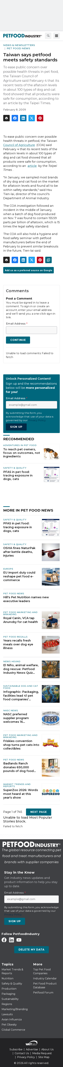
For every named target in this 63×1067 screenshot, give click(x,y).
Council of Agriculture (19, 145)
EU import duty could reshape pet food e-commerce (19, 576)
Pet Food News (18, 48)
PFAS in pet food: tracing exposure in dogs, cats (18, 475)
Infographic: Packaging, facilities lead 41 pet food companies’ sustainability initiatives (21, 695)
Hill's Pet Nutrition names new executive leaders (26, 599)
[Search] (48, 36)
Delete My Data (31, 949)
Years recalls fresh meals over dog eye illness (18, 644)
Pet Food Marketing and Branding (20, 613)
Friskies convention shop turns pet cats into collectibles (21, 744)
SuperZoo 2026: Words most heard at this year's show (20, 793)
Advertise (32, 1049)
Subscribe (16, 1049)
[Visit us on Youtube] (18, 939)
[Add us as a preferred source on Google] (48, 260)
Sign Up (16, 426)
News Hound (11, 661)
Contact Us (22, 1053)
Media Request (42, 1053)
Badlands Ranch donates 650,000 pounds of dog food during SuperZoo (18, 767)
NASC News (10, 710)
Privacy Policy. (37, 420)
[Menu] (56, 36)
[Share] (15, 118)
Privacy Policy (26, 1057)
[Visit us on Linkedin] (11, 939)
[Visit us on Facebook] (4, 939)
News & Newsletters (19, 45)
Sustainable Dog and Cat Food (20, 687)
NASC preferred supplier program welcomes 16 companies (16, 718)
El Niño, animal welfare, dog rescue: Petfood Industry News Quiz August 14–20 (21, 669)
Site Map (43, 1057)
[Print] (6, 118)
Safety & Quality (14, 468)
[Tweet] (31, 118)
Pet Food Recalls (15, 636)
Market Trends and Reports (17, 785)
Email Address (16, 323)
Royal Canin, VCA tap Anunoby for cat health (20, 620)
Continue (18, 340)
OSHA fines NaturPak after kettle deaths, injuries (19, 551)
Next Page (38, 811)
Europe (8, 568)
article (32, 166)
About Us (47, 1049)
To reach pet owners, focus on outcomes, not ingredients (21, 453)
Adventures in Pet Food (20, 445)
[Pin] (40, 118)
